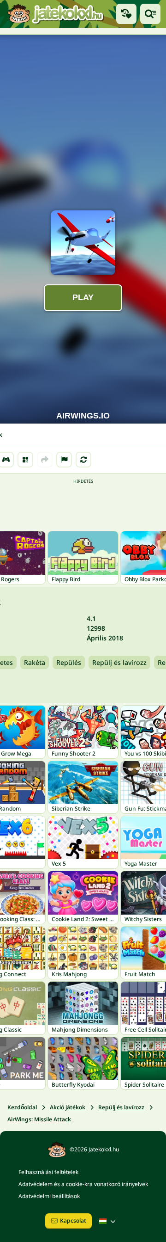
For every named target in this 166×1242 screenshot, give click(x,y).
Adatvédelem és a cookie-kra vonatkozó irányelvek (83, 1184)
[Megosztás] (45, 459)
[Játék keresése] (150, 14)
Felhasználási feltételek (48, 1172)
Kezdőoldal (22, 1107)
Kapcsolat (73, 1220)
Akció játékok (67, 1107)
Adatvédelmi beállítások (49, 1196)
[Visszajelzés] (64, 459)
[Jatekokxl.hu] (55, 13)
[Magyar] (108, 1221)
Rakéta (34, 662)
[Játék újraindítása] (83, 459)
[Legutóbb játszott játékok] (126, 14)
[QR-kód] (25, 459)
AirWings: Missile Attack (39, 1119)
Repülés (68, 662)
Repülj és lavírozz (119, 662)
